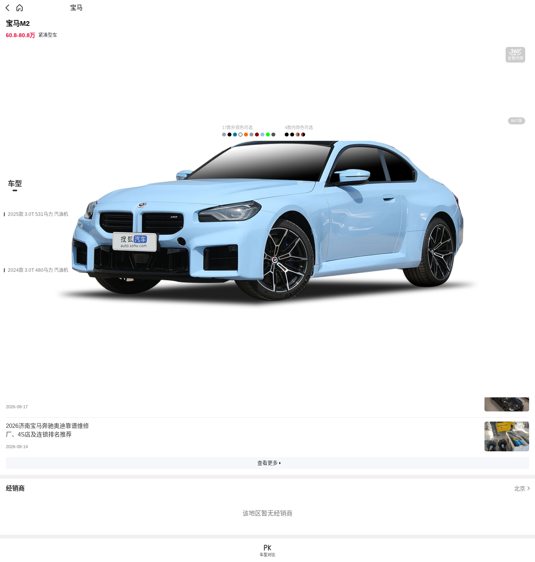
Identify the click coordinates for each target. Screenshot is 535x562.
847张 (516, 121)
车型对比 (267, 555)
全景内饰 (515, 58)
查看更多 (267, 463)
